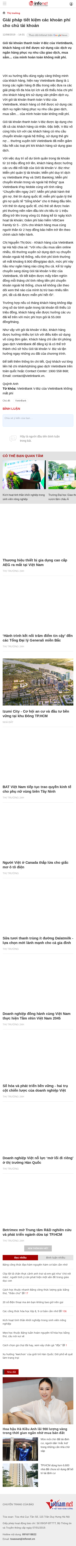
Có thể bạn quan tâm (23, 456)
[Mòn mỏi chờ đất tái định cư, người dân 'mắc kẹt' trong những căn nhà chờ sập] (20, 1449)
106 (64, 1311)
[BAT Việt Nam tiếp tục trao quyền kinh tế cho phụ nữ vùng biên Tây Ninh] (38, 757)
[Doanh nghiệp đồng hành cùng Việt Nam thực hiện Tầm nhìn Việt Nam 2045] (38, 984)
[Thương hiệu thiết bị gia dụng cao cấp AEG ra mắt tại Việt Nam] (38, 530)
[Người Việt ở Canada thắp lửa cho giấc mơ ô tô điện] (38, 833)
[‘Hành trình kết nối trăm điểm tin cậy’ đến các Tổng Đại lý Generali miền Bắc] (38, 606)
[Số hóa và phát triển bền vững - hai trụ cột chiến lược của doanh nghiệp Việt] (38, 1056)
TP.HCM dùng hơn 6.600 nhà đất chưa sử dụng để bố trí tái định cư (57, 1469)
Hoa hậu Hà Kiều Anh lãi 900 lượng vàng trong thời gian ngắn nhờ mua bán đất (35, 1431)
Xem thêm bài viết (38, 1248)
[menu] (4, 4)
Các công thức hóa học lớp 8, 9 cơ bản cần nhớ (30, 1311)
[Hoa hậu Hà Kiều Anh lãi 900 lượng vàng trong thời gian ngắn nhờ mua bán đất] (38, 1400)
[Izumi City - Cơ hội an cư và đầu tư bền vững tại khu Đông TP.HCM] (38, 682)
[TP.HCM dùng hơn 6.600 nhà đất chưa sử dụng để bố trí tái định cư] (20, 1475)
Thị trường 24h (13, 571)
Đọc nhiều (20, 1257)
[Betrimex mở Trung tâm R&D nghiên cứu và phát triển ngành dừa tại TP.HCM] (38, 1200)
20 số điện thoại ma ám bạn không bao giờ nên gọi (33, 1302)
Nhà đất (8, 722)
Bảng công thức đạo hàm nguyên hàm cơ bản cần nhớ (35, 1264)
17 (26, 1293)
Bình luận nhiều (55, 1257)
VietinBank (20, 400)
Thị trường (13, 13)
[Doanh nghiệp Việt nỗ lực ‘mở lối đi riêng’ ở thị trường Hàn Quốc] (38, 1128)
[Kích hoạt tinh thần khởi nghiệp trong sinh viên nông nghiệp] (24, 474)
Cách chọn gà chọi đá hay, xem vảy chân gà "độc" (32, 1345)
